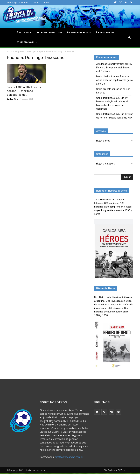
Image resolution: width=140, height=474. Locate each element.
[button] (129, 37)
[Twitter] (115, 2)
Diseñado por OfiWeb (114, 470)
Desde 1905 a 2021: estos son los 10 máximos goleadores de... (24, 90)
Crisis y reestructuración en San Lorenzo (113, 91)
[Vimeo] (120, 2)
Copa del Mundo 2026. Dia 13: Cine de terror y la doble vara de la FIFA (114, 116)
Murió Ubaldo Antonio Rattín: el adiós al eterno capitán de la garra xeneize (114, 80)
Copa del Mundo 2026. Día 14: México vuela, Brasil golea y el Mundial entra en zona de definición (112, 103)
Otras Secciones (25, 42)
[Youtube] (130, 2)
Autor (36, 2)
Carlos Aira (12, 99)
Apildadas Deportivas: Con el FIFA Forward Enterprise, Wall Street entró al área (114, 68)
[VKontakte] (125, 2)
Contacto (46, 2)
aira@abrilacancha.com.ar (69, 457)
